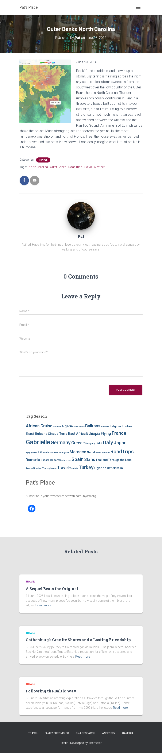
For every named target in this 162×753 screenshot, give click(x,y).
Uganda (100, 468)
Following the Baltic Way (51, 690)
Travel (43, 160)
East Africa (77, 433)
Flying (106, 433)
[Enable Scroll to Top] (153, 744)
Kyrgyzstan (31, 452)
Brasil (30, 434)
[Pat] (81, 215)
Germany (61, 443)
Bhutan (127, 426)
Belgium (115, 426)
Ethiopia (93, 433)
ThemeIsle (95, 743)
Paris (98, 452)
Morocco (78, 452)
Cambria (128, 733)
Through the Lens (119, 460)
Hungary (90, 443)
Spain (78, 459)
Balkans (92, 425)
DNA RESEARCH (85, 733)
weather (99, 167)
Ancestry (108, 733)
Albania (57, 426)
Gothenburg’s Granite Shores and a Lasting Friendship (78, 639)
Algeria (67, 426)
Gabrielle (38, 442)
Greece (78, 442)
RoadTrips (75, 167)
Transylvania (49, 468)
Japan (120, 442)
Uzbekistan (115, 468)
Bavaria (105, 426)
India (99, 443)
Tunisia (73, 468)
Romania (33, 460)
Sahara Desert (50, 460)
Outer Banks (58, 167)
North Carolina (38, 167)
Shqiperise (65, 460)
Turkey (86, 467)
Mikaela (54, 452)
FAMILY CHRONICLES (57, 733)
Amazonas (79, 426)
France (119, 433)
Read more (44, 605)
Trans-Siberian (34, 468)
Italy (108, 442)
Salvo (88, 167)
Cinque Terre (58, 434)
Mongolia (64, 452)
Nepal (91, 452)
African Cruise (39, 426)
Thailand (102, 460)
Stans (89, 459)
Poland (106, 452)
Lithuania (43, 452)
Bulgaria (41, 434)
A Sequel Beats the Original (52, 588)
